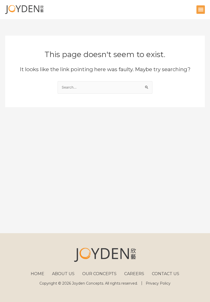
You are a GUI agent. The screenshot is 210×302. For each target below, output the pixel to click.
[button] (200, 9)
